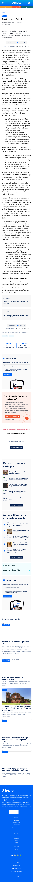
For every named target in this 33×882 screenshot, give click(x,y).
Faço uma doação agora (11, 416)
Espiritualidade (16, 824)
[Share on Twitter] (22, 46)
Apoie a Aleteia (16, 863)
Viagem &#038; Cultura (16, 827)
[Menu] (6, 3)
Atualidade (16, 820)
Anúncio (16, 842)
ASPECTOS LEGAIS (16, 868)
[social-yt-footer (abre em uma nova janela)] (12, 855)
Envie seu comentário (16, 447)
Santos (11, 336)
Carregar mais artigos (16, 505)
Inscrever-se (7, 374)
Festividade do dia (11, 570)
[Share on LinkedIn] (19, 46)
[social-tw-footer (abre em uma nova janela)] (18, 855)
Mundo (4, 721)
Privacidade (16, 877)
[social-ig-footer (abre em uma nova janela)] (21, 855)
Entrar (21, 812)
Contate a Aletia (16, 874)
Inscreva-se (16, 838)
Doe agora (15, 7)
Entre (23, 441)
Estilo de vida (16, 822)
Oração (26, 7)
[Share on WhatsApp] (28, 46)
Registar (6, 7)
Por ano (16, 849)
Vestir (16, 840)
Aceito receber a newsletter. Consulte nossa (16, 370)
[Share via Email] (25, 46)
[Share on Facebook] (17, 46)
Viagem (5, 690)
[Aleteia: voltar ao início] (16, 2)
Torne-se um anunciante (16, 871)
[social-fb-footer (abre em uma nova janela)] (15, 855)
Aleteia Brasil (19, 22)
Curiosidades (6, 624)
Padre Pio (4, 336)
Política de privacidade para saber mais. (16, 370)
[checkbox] (3, 369)
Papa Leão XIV (6, 660)
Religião (3, 12)
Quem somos (16, 865)
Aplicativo (16, 836)
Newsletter (16, 834)
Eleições (5, 752)
